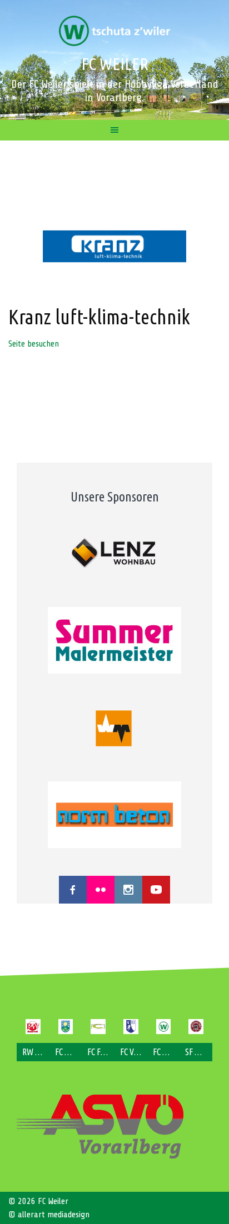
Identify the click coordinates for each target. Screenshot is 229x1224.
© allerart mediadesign (48, 1215)
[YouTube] (156, 890)
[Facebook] (73, 890)
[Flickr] (100, 890)
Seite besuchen (33, 344)
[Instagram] (128, 890)
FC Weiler (114, 63)
